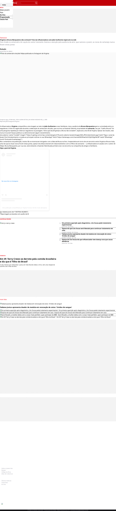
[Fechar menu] (6, 1)
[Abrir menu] (2, 3)
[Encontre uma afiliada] (13, 3)
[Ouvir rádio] (15, 3)
